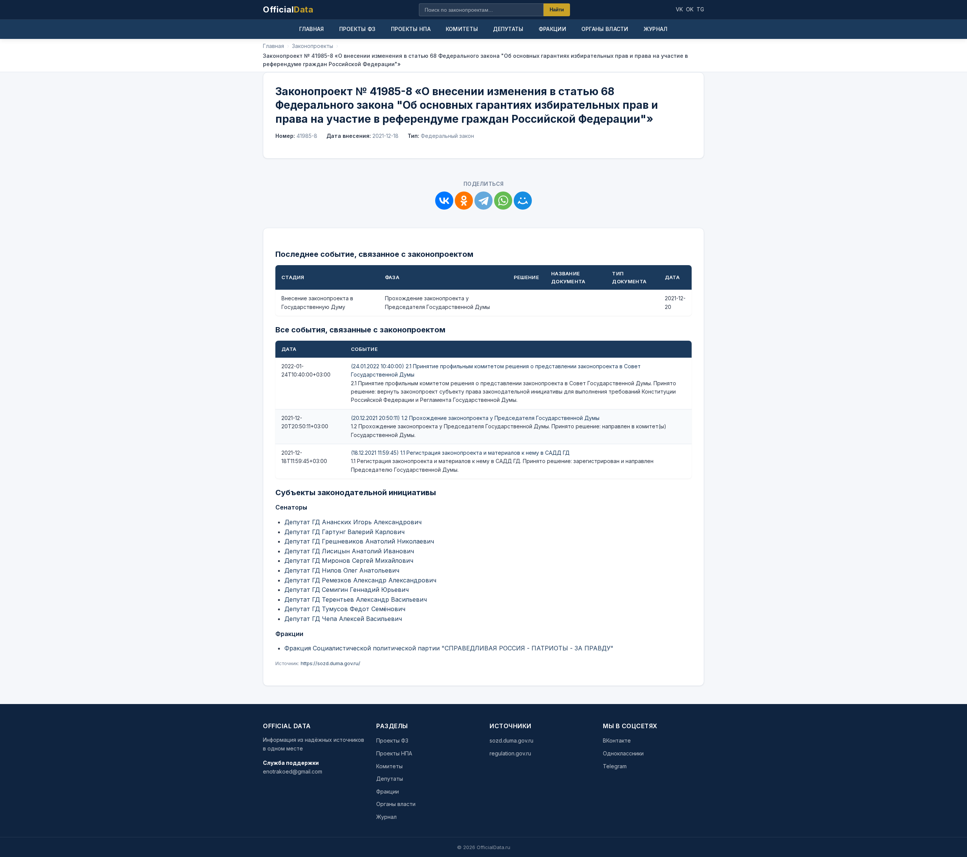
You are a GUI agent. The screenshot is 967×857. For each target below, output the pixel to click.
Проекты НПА (411, 29)
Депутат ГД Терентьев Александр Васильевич (355, 599)
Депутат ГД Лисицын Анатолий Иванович (349, 551)
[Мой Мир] (523, 200)
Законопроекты (312, 46)
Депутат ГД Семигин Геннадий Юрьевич (346, 589)
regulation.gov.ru (510, 753)
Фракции (552, 29)
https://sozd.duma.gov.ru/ (330, 663)
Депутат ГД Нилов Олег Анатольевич (341, 570)
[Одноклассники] (464, 200)
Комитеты (462, 29)
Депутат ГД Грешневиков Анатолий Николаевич (359, 541)
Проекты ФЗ (357, 29)
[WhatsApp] (503, 200)
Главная (311, 29)
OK (690, 9)
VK (679, 9)
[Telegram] (483, 200)
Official (288, 9)
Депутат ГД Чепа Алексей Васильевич (343, 618)
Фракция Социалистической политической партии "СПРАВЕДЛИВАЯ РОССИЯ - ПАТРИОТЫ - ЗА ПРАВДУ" (448, 648)
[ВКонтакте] (444, 200)
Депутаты (508, 29)
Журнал (656, 29)
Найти (557, 9)
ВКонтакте (617, 740)
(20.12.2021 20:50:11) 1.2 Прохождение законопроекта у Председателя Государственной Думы (475, 418)
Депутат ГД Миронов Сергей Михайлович (348, 560)
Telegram (615, 766)
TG (700, 9)
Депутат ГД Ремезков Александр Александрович (360, 580)
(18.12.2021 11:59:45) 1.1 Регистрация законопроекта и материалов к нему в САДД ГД (460, 452)
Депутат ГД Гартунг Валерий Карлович (344, 532)
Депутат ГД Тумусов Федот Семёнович (344, 609)
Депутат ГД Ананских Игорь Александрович (353, 522)
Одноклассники (623, 753)
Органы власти (605, 29)
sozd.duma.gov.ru (511, 740)
